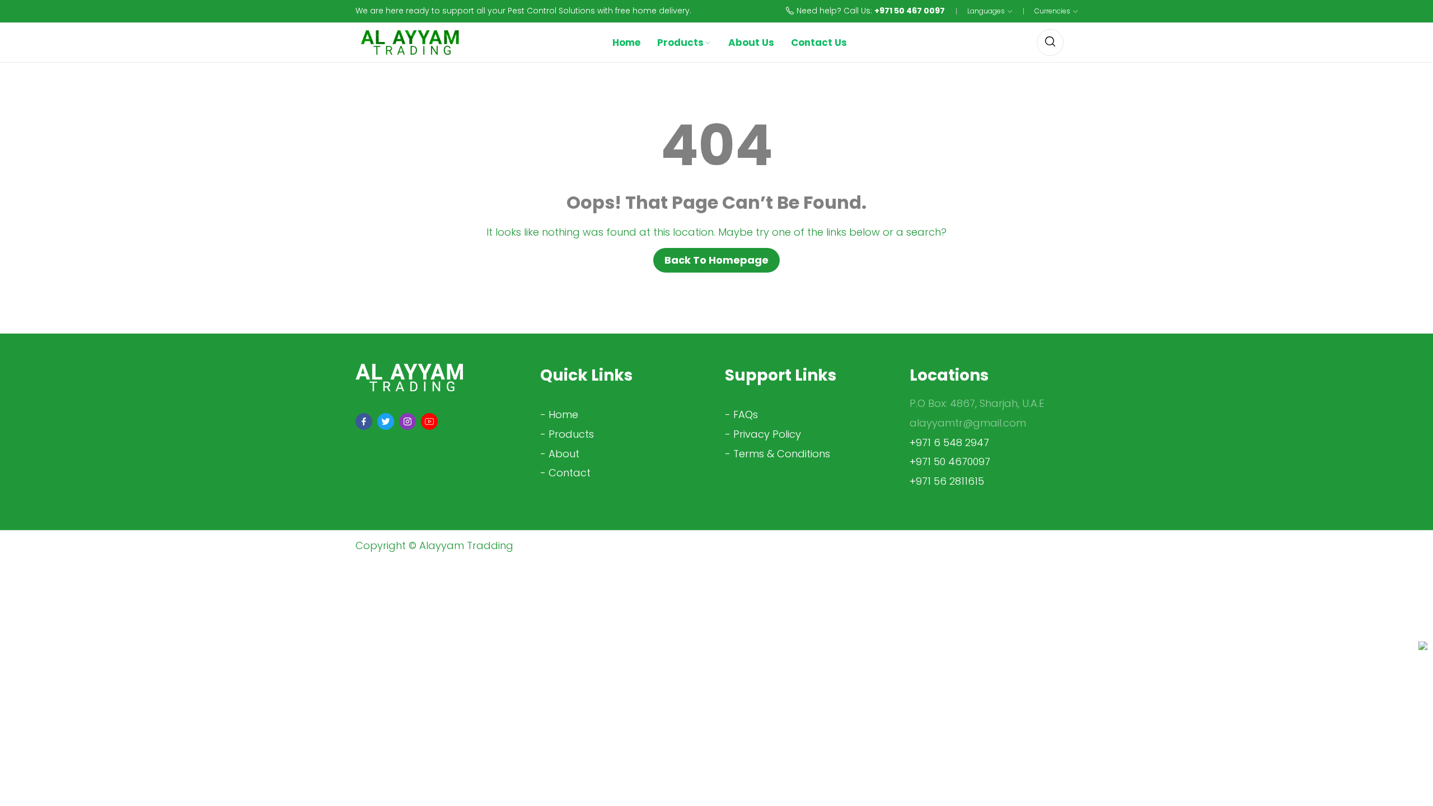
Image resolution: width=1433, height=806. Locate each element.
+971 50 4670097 (950, 461)
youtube (429, 421)
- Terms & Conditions (777, 454)
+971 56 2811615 (947, 481)
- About (559, 454)
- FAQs (741, 414)
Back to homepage (716, 260)
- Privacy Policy (763, 434)
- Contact (565, 473)
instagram (407, 421)
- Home (559, 414)
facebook (363, 421)
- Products (567, 434)
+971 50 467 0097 (909, 10)
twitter (385, 421)
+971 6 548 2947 (949, 442)
